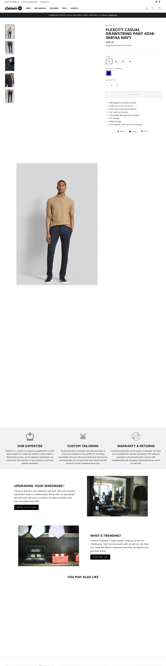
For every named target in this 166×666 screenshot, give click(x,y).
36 (116, 61)
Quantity (111, 80)
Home (28, 8)
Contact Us (44, 2)
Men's (64, 8)
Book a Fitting (26, 513)
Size (108, 57)
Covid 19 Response (30, 2)
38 (123, 61)
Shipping (109, 45)
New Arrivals (40, 8)
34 (109, 61)
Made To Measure (12, 2)
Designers (54, 8)
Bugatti (110, 25)
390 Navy (108, 73)
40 (130, 61)
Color (114, 68)
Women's (74, 8)
